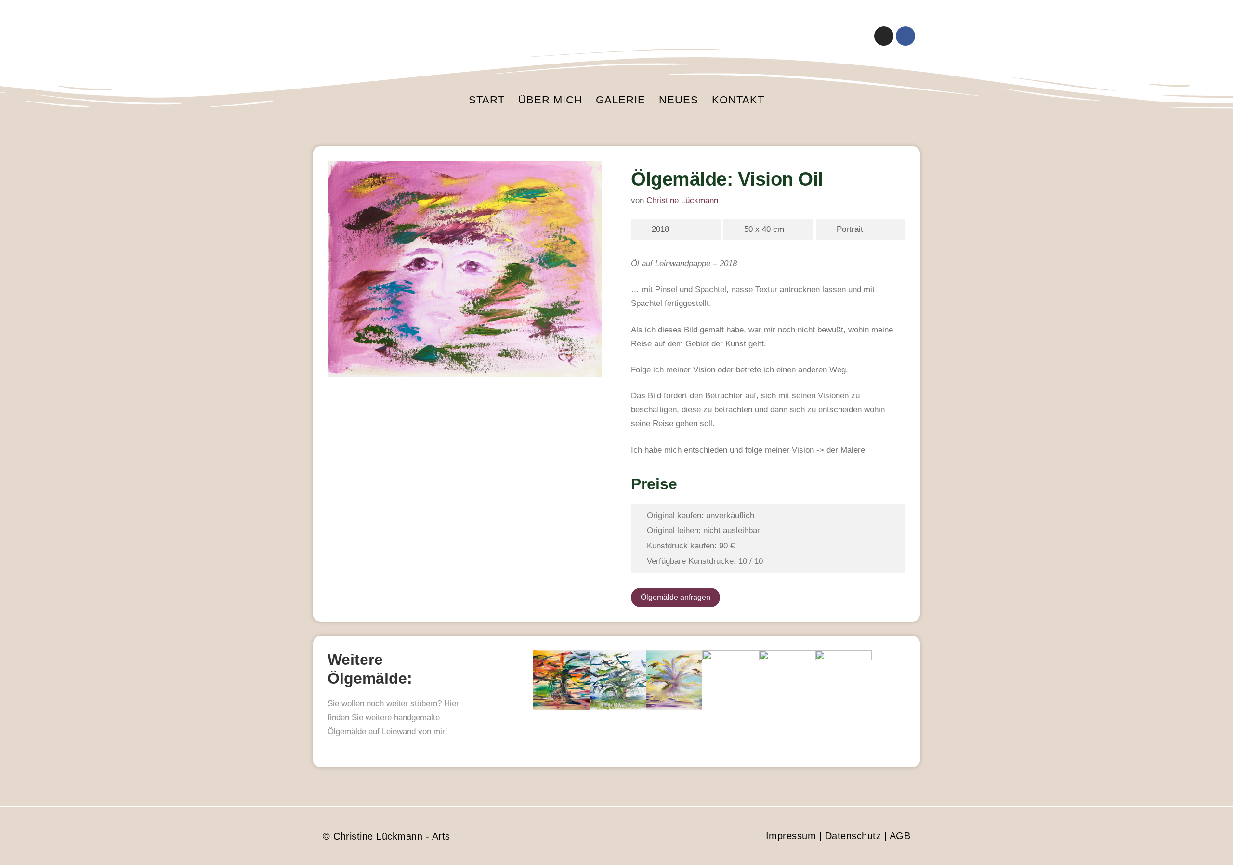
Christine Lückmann (682, 200)
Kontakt (738, 100)
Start (487, 100)
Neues (678, 100)
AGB (900, 835)
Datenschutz (853, 835)
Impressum (791, 835)
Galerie (620, 100)
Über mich (550, 100)
